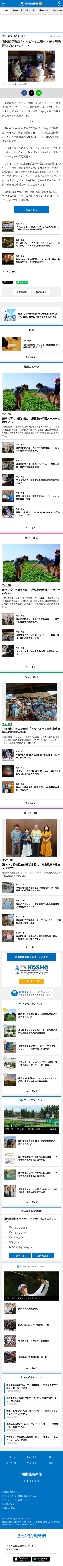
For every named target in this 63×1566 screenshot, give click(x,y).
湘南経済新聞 (29, 4)
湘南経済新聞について (13, 1492)
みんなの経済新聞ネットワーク (31, 1536)
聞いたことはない (18, 1232)
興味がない (15, 1242)
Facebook (27, 1481)
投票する (20, 1255)
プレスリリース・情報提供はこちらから (20, 1496)
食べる (15, 10)
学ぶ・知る (57, 10)
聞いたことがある (18, 1227)
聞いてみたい (16, 1237)
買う (34, 10)
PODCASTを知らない (20, 1247)
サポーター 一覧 (32, 981)
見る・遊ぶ (25, 10)
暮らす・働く (44, 10)
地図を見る (31, 209)
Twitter (35, 1481)
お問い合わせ (9, 1504)
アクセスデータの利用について (16, 1500)
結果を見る (43, 1255)
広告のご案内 (9, 1508)
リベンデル (10, 271)
